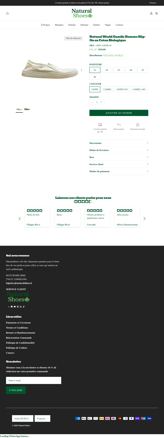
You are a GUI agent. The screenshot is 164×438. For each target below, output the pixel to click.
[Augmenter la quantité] (102, 102)
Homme (84, 24)
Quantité (94, 97)
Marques (59, 24)
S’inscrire (16, 390)
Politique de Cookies (16, 347)
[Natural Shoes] (82, 13)
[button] (20, 218)
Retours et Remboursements (20, 332)
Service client (96, 164)
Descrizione (95, 143)
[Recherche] (7, 13)
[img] (83, 201)
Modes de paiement (99, 171)
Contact (119, 24)
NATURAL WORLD (113, 55)
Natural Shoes (24, 425)
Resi (91, 157)
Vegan (108, 24)
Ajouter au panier (119, 113)
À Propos (45, 24)
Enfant (96, 24)
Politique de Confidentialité (20, 342)
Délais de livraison (99, 150)
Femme (72, 24)
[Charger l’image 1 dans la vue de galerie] (50, 69)
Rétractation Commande (19, 337)
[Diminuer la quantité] (92, 102)
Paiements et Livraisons (18, 322)
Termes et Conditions (17, 327)
